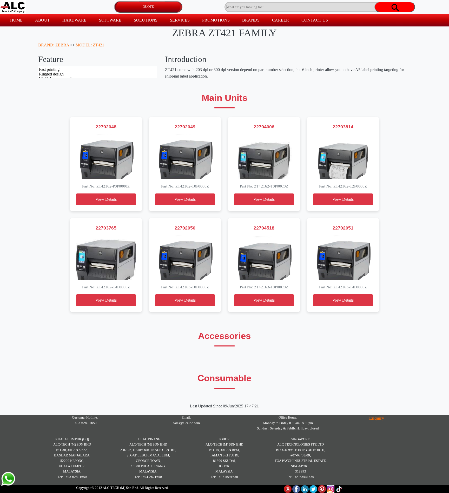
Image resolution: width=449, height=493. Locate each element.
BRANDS (251, 20)
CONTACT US (314, 20)
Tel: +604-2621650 (148, 477)
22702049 (185, 126)
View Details (106, 199)
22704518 (264, 228)
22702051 (343, 228)
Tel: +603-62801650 (72, 477)
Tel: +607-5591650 (224, 477)
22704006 (264, 126)
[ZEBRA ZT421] (106, 156)
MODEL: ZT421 (90, 45)
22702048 (106, 126)
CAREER (280, 20)
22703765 (106, 228)
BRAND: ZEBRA (53, 45)
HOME (16, 20)
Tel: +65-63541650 (300, 477)
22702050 (185, 228)
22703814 (343, 126)
